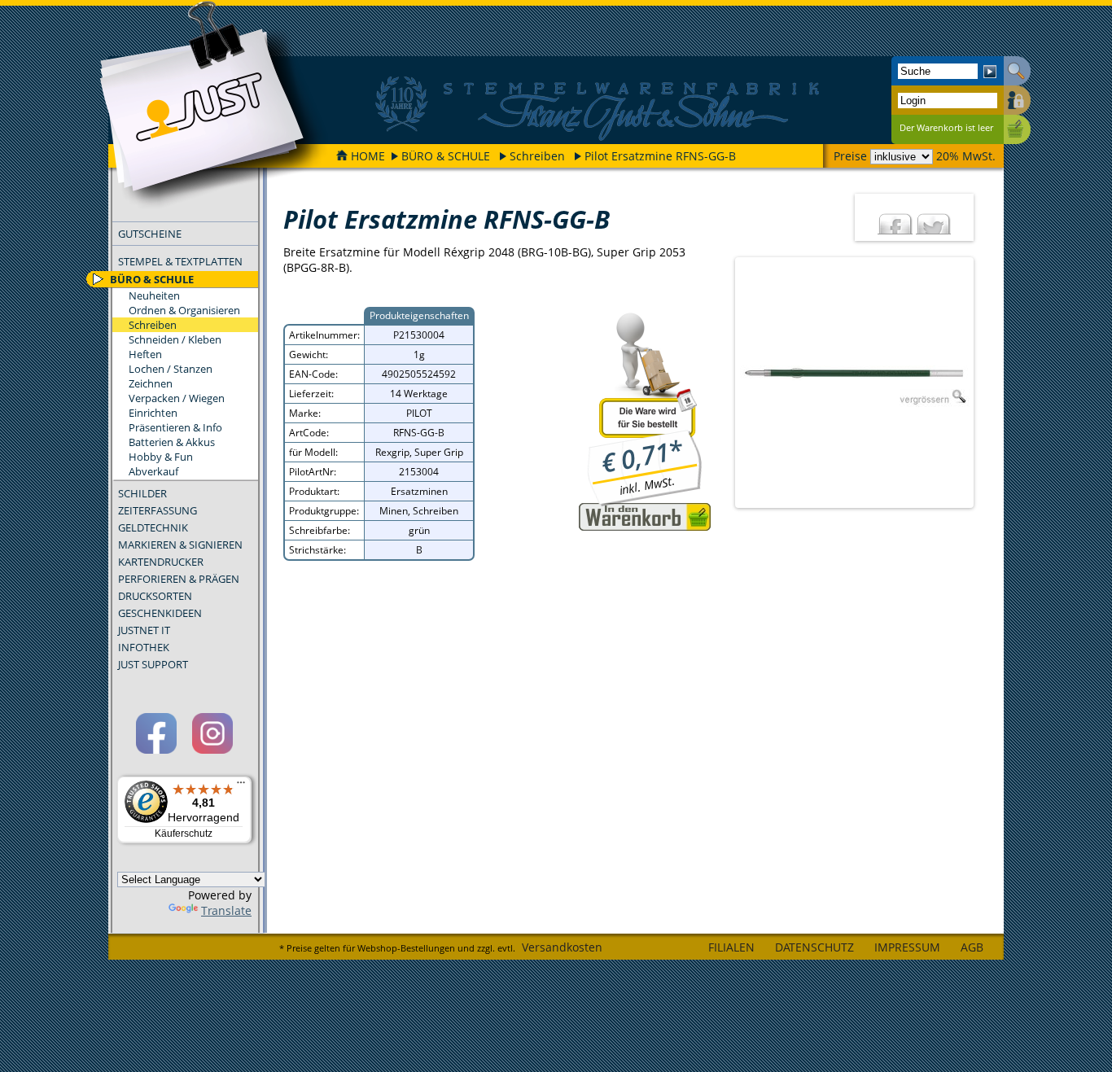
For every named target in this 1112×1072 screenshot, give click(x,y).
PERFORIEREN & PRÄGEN (178, 578)
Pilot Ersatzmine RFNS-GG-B (660, 156)
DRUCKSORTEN (155, 596)
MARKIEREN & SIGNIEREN (180, 544)
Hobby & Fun (161, 456)
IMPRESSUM (907, 947)
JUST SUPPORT (153, 664)
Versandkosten (562, 947)
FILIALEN (731, 947)
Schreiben (537, 156)
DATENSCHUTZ (814, 947)
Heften (145, 354)
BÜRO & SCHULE (445, 156)
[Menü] (241, 786)
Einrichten (153, 412)
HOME (368, 156)
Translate (226, 910)
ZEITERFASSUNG (157, 510)
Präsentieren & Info (175, 427)
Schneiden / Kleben (175, 339)
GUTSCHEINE (150, 233)
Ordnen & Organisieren (184, 310)
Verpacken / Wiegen (177, 398)
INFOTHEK (143, 647)
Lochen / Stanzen (170, 368)
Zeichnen (151, 383)
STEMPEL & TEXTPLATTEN (180, 261)
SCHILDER (142, 493)
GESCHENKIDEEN (160, 613)
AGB (972, 947)
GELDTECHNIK (153, 527)
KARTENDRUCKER (161, 561)
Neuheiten (154, 295)
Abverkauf (153, 471)
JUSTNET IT (144, 630)
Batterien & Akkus (172, 442)
